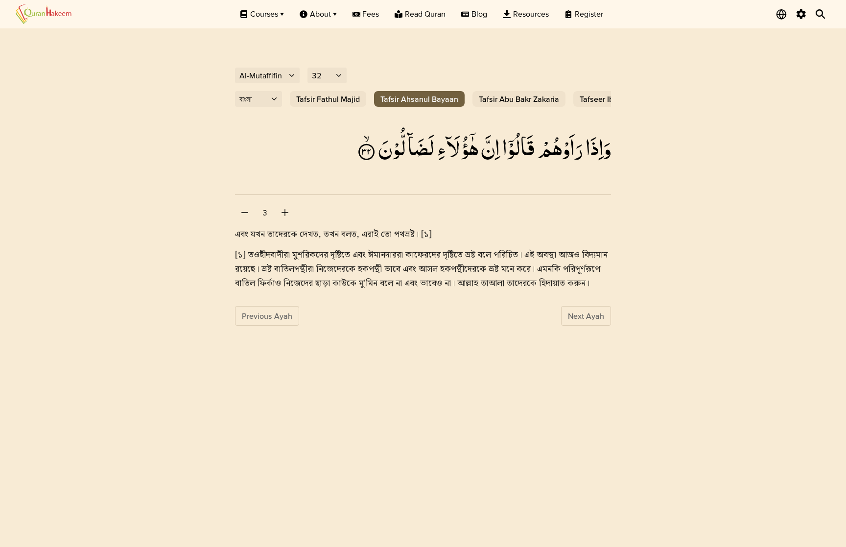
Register (589, 13)
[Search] (820, 14)
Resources (531, 13)
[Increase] (285, 212)
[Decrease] (245, 212)
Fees (370, 13)
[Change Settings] (801, 14)
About (320, 13)
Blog (479, 13)
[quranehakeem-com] (43, 14)
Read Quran (425, 13)
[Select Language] (781, 14)
